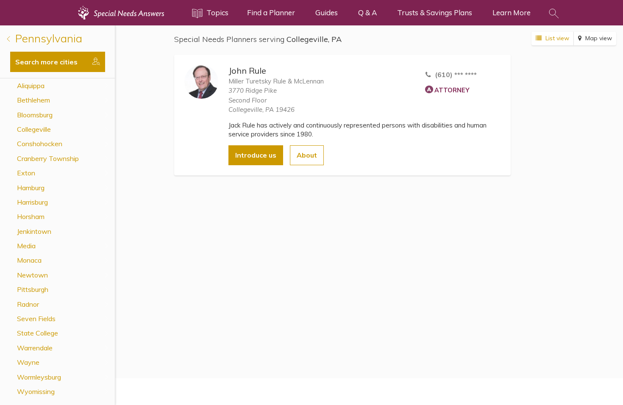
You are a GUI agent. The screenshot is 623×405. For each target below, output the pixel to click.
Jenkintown (34, 231)
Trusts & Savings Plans (434, 12)
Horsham (30, 216)
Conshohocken (39, 143)
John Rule (247, 70)
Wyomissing (36, 391)
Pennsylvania (47, 38)
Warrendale (35, 348)
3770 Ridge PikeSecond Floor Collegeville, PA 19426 (261, 100)
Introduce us (255, 155)
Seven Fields (36, 318)
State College (37, 333)
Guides (326, 12)
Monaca (29, 260)
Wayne (28, 362)
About (307, 155)
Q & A (367, 12)
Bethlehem (33, 100)
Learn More (511, 12)
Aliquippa (30, 85)
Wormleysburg (39, 377)
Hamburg (30, 187)
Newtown (32, 275)
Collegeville (34, 129)
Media (26, 245)
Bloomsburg (35, 115)
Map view (598, 38)
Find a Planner (271, 12)
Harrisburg (32, 202)
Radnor (28, 304)
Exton (26, 173)
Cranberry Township (48, 158)
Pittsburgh (32, 289)
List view (556, 38)
